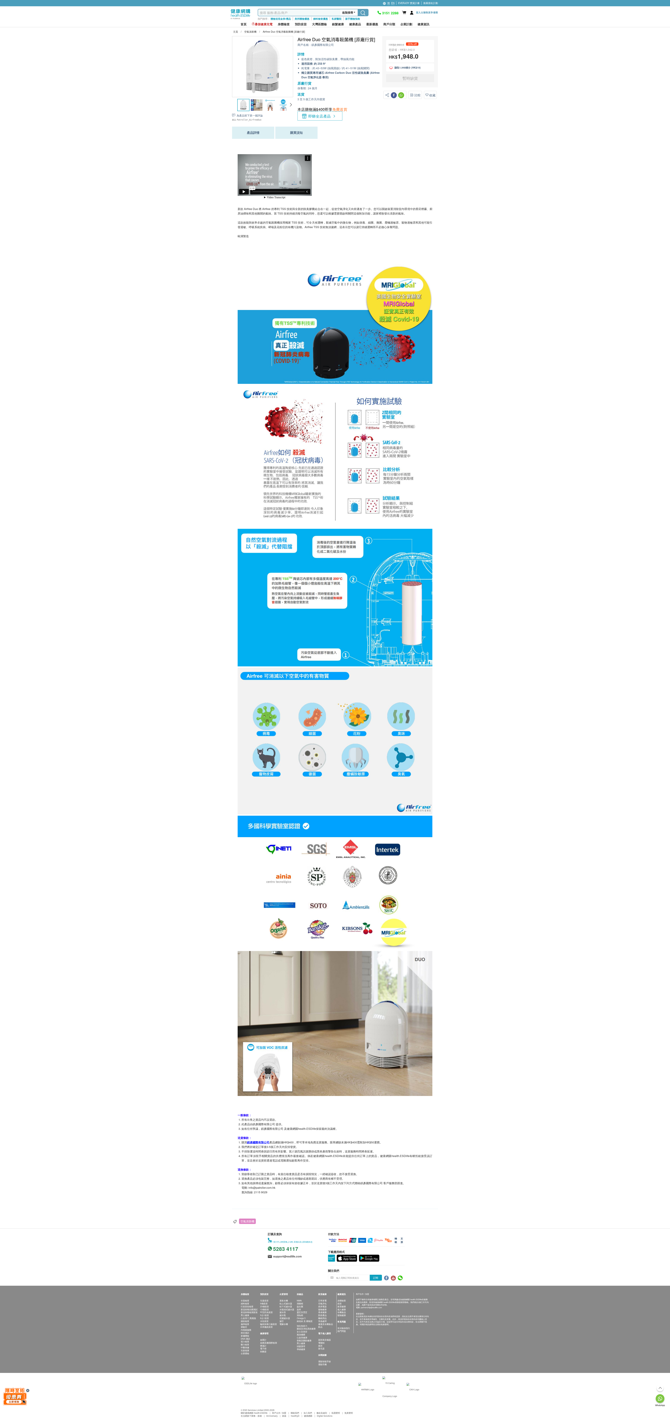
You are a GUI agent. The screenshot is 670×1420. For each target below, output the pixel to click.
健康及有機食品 (325, 1324)
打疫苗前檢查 (247, 1306)
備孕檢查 (245, 1324)
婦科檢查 (245, 1303)
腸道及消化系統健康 (306, 1328)
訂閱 (375, 1277)
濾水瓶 (283, 1315)
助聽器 (263, 1351)
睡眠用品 (322, 1318)
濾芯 (282, 1321)
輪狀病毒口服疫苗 (268, 1324)
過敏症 (244, 1326)
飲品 (320, 1326)
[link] (249, 1382)
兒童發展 (245, 1350)
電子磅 (263, 1348)
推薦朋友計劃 (430, 3)
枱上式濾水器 (286, 1303)
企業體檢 (245, 1353)
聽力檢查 (245, 1344)
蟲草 (299, 1309)
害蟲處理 (322, 1321)
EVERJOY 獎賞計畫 (409, 3)
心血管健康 (302, 1337)
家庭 (284, 1415)
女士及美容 (302, 1331)
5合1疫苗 (264, 1315)
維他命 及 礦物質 (304, 1321)
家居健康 (341, 1306)
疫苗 (339, 1303)
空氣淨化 (322, 1303)
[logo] (240, 19)
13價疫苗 (264, 1309)
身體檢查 (341, 1300)
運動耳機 (322, 1364)
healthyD (295, 1415)
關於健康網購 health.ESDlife (254, 1412)
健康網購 (308, 1415)
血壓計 (263, 1339)
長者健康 (322, 1312)
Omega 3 (301, 1318)
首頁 (244, 24)
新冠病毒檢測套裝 (249, 1312)
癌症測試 (245, 1332)
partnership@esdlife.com (371, 1307)
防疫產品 (322, 1315)
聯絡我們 (295, 1412)
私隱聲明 (336, 1412)
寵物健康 (322, 1309)
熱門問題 (341, 1330)
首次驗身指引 (343, 1328)
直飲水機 (284, 1300)
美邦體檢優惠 (302, 18)
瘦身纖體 (301, 1334)
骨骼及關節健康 (304, 1340)
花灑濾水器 (285, 1318)
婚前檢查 (245, 1321)
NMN (299, 1300)
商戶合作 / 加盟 (279, 1412)
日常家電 (322, 1300)
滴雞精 (300, 1303)
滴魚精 (300, 1315)
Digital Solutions (324, 1415)
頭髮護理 (301, 1346)
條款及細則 (322, 1412)
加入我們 (308, 1412)
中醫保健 (245, 1347)
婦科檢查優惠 (320, 18)
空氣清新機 (247, 1221)
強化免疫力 (302, 1325)
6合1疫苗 (264, 1318)
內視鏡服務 (246, 1329)
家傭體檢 (245, 1335)
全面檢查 (245, 1300)
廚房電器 (322, 1306)
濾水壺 (283, 1312)
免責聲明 (348, 1412)
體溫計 (263, 1345)
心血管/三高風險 (248, 1318)
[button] (290, 104)
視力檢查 (245, 1341)
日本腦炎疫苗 (266, 1326)
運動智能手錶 (324, 1361)
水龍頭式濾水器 (287, 1309)
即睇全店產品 (319, 116)
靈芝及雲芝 (302, 1312)
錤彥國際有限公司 (322, 44)
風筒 (320, 1345)
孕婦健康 (301, 1349)
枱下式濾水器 (286, 1306)
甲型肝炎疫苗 (266, 1312)
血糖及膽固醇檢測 (268, 1342)
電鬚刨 (321, 1342)
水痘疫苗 (264, 1321)
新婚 (260, 1415)
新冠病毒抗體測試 (249, 1309)
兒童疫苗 (264, 1300)
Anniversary (272, 1415)
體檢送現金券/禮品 (281, 18)
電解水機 (284, 1324)
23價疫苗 (264, 1306)
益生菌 (300, 1306)
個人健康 (341, 1309)
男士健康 (245, 1315)
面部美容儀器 (324, 1339)
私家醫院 (336, 18)
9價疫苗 (264, 1303)
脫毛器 (321, 1348)
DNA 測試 (245, 1338)
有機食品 (341, 1312)
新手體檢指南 (352, 18)
